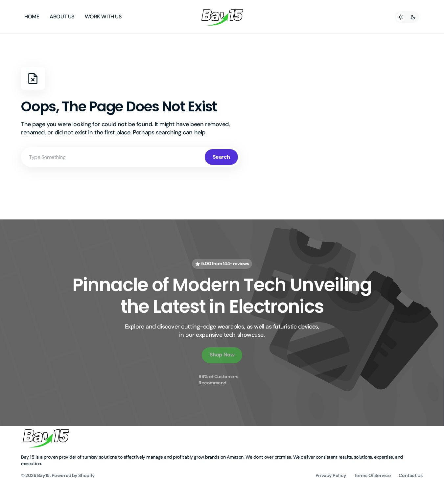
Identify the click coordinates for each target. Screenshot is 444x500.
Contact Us (411, 475)
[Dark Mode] (407, 17)
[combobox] (130, 157)
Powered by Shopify (73, 475)
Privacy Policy (330, 475)
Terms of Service (372, 475)
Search (221, 156)
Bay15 (43, 475)
